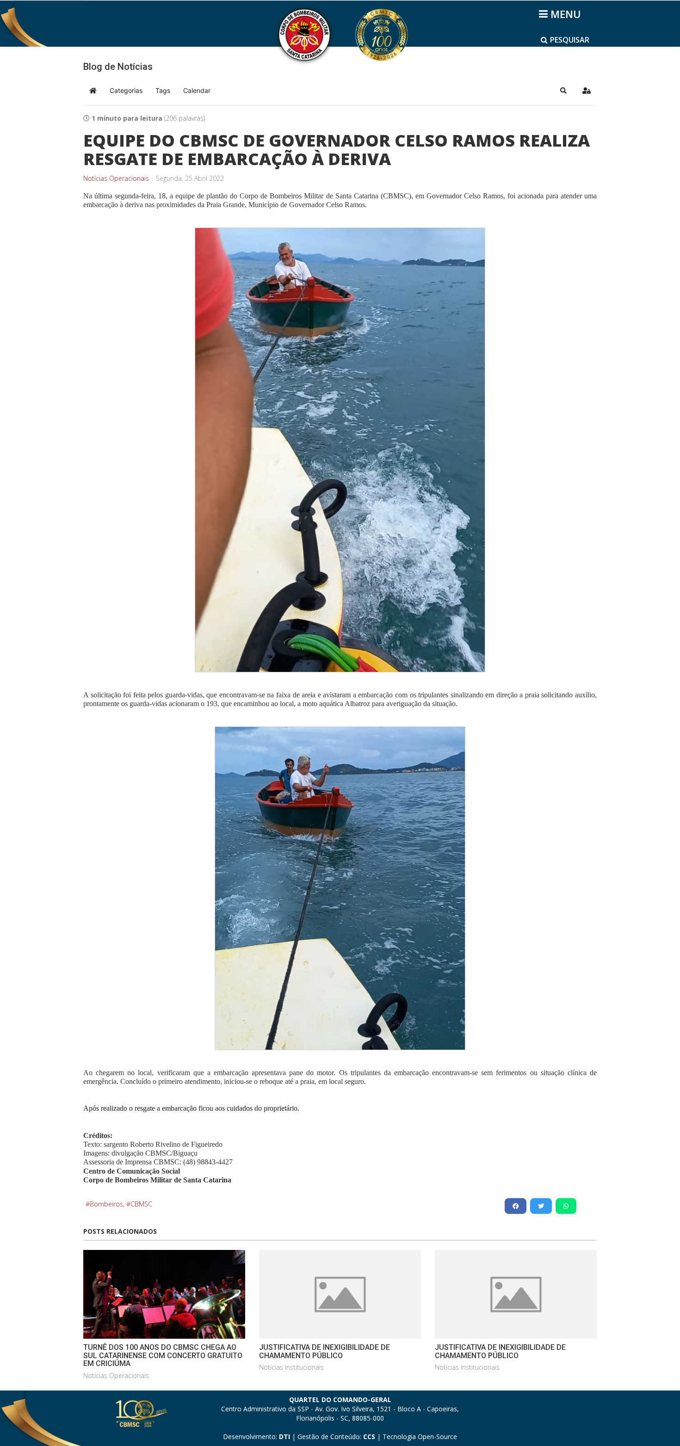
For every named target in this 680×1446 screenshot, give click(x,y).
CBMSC (141, 1204)
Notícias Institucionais (291, 1367)
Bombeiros (106, 1204)
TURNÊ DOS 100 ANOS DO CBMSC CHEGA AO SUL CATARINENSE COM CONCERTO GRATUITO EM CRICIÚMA (162, 1355)
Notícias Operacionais (116, 178)
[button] (563, 90)
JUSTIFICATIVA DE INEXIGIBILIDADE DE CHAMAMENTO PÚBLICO (324, 1351)
